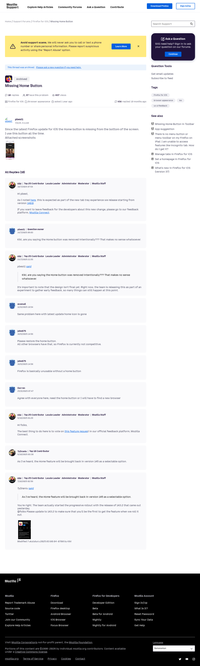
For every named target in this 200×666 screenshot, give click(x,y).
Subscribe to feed (162, 78)
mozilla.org (12, 658)
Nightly (96, 619)
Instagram (193, 659)
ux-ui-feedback (160, 106)
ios (180, 100)
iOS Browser (58, 619)
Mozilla (13, 581)
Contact (80, 658)
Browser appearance (39, 101)
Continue (173, 54)
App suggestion (164, 129)
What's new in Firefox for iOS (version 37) (172, 169)
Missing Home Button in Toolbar (174, 124)
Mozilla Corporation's (24, 642)
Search (191, 23)
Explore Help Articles (40, 7)
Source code (12, 608)
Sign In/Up (185, 6)
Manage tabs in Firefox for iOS (173, 154)
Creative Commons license (31, 651)
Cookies (66, 658)
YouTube (187, 659)
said (28, 266)
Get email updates (162, 73)
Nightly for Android (104, 625)
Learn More (121, 46)
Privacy (52, 658)
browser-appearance (163, 100)
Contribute (117, 7)
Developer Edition (103, 602)
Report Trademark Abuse (20, 602)
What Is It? (141, 608)
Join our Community (17, 619)
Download (57, 602)
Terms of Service (33, 658)
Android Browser (61, 614)
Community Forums (70, 7)
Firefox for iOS (40, 21)
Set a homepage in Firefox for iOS (173, 161)
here (33, 200)
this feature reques (76, 431)
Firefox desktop (60, 608)
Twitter (9, 614)
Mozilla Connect (39, 212)
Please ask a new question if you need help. (58, 67)
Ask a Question (96, 7)
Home (8, 21)
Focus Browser (60, 625)
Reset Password (144, 614)
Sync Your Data (143, 619)
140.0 (30, 203)
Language (158, 642)
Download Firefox (160, 6)
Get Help (139, 625)
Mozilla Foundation (80, 642)
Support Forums (21, 21)
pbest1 (19, 119)
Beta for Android (102, 614)
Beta (95, 608)
